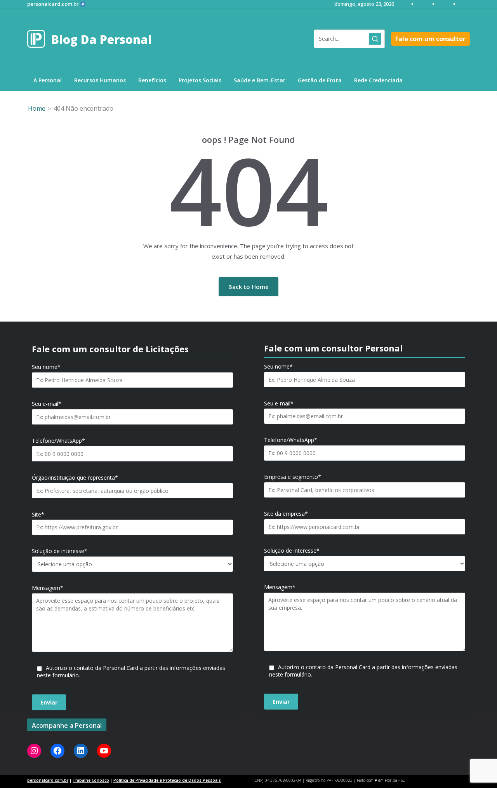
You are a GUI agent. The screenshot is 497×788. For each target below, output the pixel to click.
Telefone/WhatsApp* (58, 440)
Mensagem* (47, 587)
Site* (38, 514)
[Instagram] (34, 751)
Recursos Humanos (100, 80)
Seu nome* (46, 367)
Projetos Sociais (200, 80)
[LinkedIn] (81, 751)
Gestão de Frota (320, 80)
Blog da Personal (101, 39)
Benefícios (152, 80)
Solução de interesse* (59, 551)
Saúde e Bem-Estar (259, 80)
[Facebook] (57, 751)
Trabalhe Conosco (91, 780)
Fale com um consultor (430, 39)
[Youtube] (104, 751)
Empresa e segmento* (292, 476)
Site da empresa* (286, 513)
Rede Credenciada (378, 80)
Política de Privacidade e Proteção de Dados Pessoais (167, 780)
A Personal (47, 80)
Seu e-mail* (46, 403)
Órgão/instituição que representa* (75, 477)
